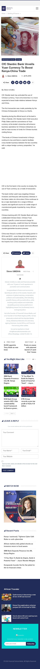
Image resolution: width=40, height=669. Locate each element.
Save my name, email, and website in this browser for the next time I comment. (19, 465)
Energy (18, 59)
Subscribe (30, 644)
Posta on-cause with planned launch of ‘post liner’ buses (30, 348)
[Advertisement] (20, 164)
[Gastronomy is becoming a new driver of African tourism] (6, 597)
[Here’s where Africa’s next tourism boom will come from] (6, 618)
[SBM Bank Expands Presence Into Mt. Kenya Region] (11, 369)
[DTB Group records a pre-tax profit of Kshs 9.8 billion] (28, 392)
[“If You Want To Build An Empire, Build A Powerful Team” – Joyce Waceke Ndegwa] (28, 369)
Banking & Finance (8, 59)
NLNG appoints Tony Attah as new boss (11, 347)
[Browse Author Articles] (20, 263)
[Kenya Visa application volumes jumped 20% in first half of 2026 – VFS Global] (6, 607)
